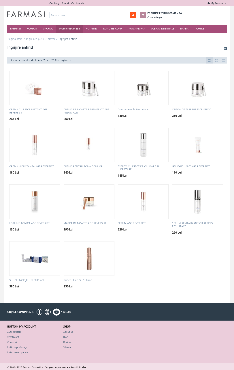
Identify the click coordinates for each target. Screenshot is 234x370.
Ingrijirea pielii (69, 28)
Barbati (185, 28)
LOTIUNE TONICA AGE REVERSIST (29, 223)
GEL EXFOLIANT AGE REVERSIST (191, 166)
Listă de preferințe (17, 347)
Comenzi (12, 342)
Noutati (32, 28)
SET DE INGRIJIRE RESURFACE (27, 280)
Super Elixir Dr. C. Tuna (78, 280)
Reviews (67, 342)
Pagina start (15, 39)
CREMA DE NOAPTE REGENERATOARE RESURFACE (86, 111)
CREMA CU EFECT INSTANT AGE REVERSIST (28, 111)
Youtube (66, 311)
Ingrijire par (136, 28)
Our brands (77, 3)
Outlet (201, 28)
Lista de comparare (17, 352)
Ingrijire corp (112, 28)
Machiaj (48, 28)
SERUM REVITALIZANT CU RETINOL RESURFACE (193, 225)
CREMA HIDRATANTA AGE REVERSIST (31, 166)
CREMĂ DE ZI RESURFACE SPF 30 (191, 109)
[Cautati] (133, 15)
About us (68, 331)
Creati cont (13, 337)
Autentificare (14, 331)
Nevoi (51, 39)
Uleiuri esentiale (162, 28)
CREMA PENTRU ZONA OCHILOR (83, 166)
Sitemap (67, 347)
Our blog (54, 3)
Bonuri (65, 3)
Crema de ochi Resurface (133, 109)
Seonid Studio (78, 367)
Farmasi (15, 28)
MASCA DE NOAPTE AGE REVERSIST (85, 223)
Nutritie (91, 28)
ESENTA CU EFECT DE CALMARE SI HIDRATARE (138, 168)
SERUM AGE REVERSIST (132, 223)
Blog (65, 337)
